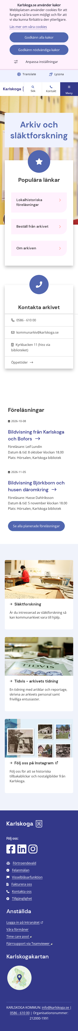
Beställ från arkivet (32, 226)
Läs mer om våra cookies (28, 27)
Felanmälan (20, 870)
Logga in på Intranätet (24, 922)
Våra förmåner (17, 929)
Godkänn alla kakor (39, 37)
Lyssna (59, 74)
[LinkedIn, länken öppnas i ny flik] (21, 851)
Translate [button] (29, 74)
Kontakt (51, 91)
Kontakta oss (22, 891)
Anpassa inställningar (42, 62)
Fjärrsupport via (29, 943)
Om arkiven (26, 248)
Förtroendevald (24, 863)
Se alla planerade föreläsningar (36, 526)
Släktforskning (27, 604)
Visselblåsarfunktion (27, 877)
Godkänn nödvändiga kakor (39, 50)
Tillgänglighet (22, 898)
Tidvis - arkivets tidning (35, 681)
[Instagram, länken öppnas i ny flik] (32, 851)
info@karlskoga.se (56, 1007)
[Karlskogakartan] (19, 989)
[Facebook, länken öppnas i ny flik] (10, 851)
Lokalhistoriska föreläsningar (29, 202)
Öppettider (20, 362)
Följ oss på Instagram (33, 763)
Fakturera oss (21, 884)
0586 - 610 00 (20, 1013)
